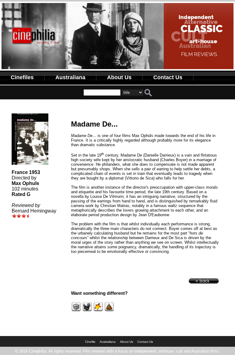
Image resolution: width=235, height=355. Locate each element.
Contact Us (167, 77)
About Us (119, 77)
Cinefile (90, 341)
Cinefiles (22, 77)
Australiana (70, 77)
